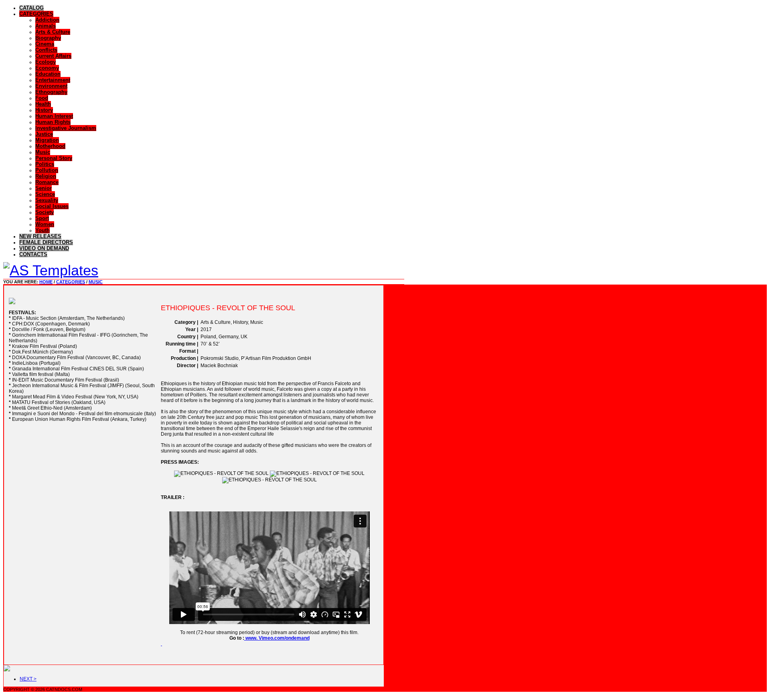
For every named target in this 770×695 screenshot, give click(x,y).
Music (42, 152)
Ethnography (51, 92)
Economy (47, 68)
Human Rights (53, 122)
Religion (45, 176)
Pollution (46, 170)
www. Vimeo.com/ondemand (277, 638)
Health (43, 104)
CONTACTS (33, 254)
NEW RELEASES (40, 236)
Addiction (47, 20)
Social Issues (52, 206)
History (44, 110)
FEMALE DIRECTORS (46, 242)
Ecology (45, 62)
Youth (42, 230)
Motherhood (50, 146)
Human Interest (54, 116)
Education (48, 74)
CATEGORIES (36, 14)
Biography (48, 38)
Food (41, 98)
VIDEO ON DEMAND (44, 248)
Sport (42, 218)
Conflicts (46, 50)
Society (44, 212)
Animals (45, 26)
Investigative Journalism (65, 128)
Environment (51, 86)
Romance (47, 182)
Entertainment (52, 80)
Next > (28, 679)
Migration (47, 140)
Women (44, 224)
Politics (44, 164)
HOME (46, 281)
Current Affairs (53, 56)
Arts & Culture (52, 32)
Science (45, 194)
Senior (43, 188)
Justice (44, 134)
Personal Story (53, 158)
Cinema (44, 44)
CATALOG (31, 8)
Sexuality (46, 200)
